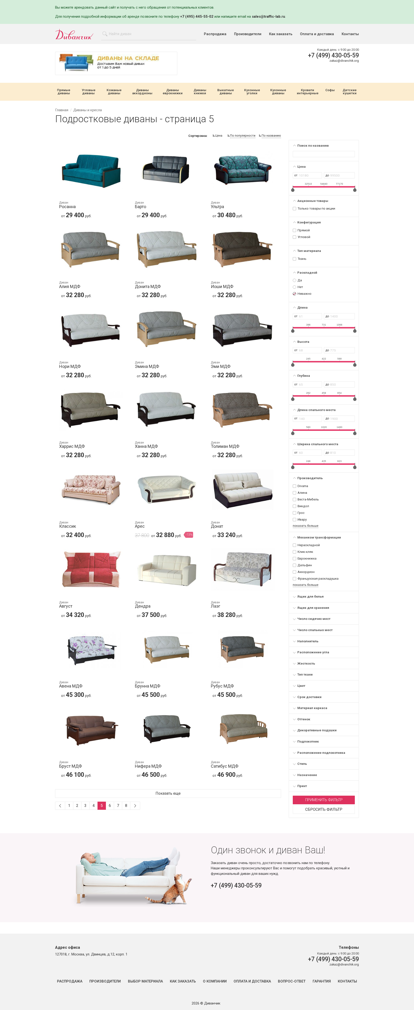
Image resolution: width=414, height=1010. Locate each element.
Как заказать (280, 34)
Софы (330, 90)
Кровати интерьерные (307, 92)
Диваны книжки (200, 92)
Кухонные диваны (278, 92)
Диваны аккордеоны (142, 92)
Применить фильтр (324, 800)
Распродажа (215, 34)
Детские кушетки (349, 92)
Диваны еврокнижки (173, 92)
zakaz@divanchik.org (344, 60)
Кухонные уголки (252, 92)
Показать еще (168, 793)
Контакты (350, 34)
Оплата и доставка (317, 34)
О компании (215, 981)
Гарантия (322, 981)
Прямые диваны (63, 92)
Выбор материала (145, 981)
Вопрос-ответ (291, 981)
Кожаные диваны (114, 92)
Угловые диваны (88, 92)
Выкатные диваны (225, 92)
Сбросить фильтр (323, 809)
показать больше (305, 525)
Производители (247, 34)
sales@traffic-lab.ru (268, 16)
